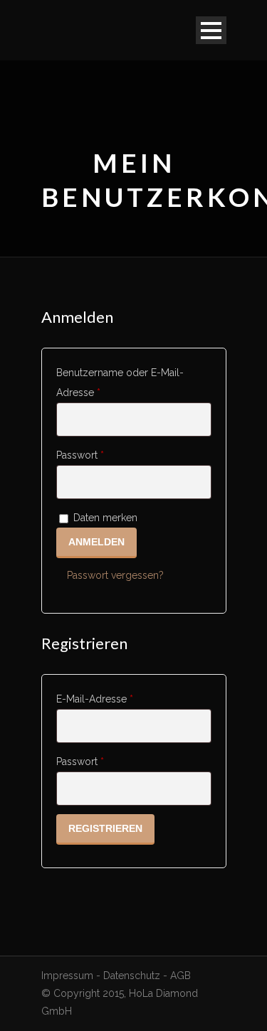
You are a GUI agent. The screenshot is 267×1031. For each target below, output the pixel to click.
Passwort (100, 455)
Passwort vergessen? (115, 575)
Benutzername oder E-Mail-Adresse (120, 382)
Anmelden (96, 541)
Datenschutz (131, 975)
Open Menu (211, 30)
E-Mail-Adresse (115, 699)
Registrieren (105, 828)
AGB (180, 975)
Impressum (67, 975)
